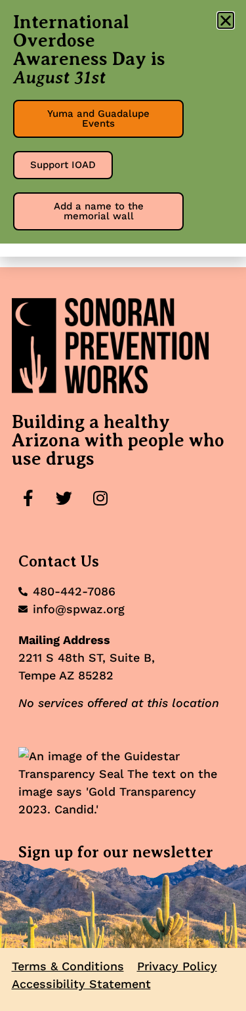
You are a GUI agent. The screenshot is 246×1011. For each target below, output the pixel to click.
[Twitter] (64, 497)
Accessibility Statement (81, 984)
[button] (225, 20)
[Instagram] (100, 497)
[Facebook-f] (28, 497)
